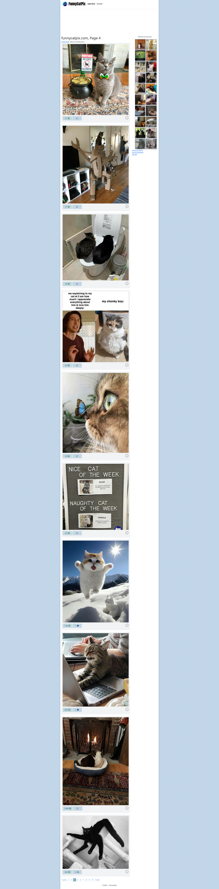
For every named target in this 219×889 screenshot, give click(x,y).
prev (64, 880)
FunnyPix (76, 3)
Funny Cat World (137, 150)
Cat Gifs (134, 154)
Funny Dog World (137, 152)
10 (92, 880)
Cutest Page (65, 42)
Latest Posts (91, 4)
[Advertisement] (109, 23)
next (97, 880)
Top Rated (99, 4)
